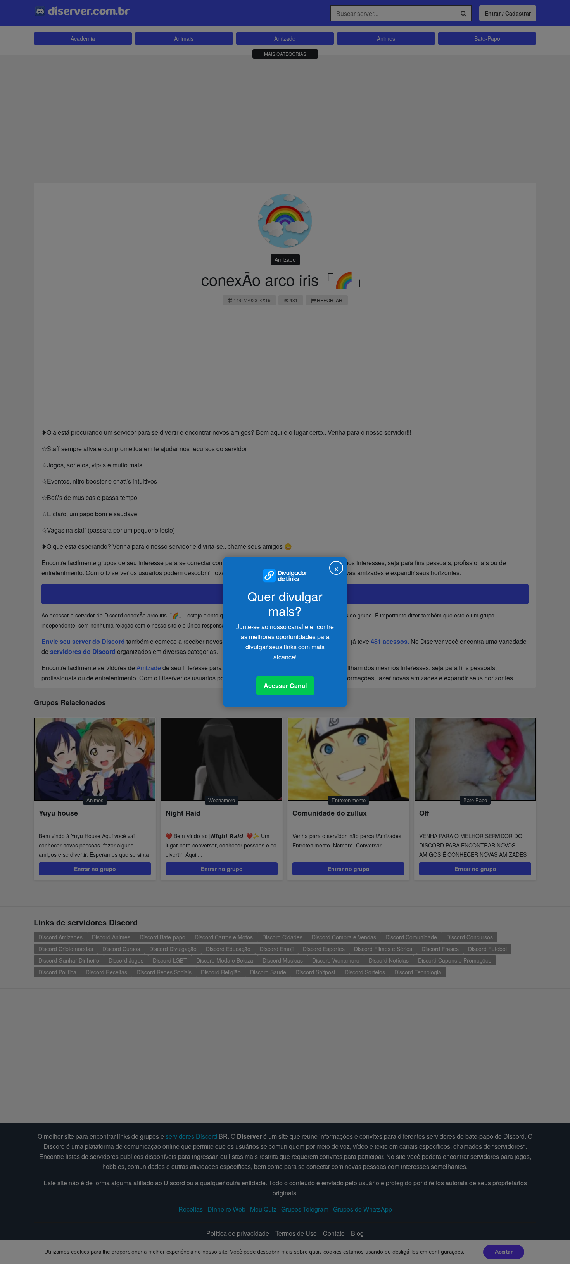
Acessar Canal (285, 685)
